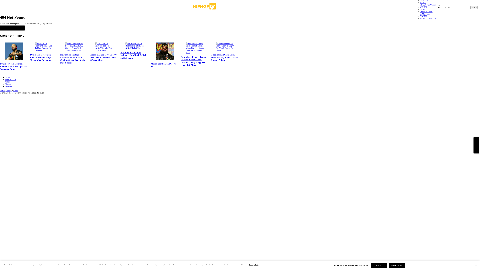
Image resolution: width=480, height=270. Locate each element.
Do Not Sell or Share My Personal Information (351, 265)
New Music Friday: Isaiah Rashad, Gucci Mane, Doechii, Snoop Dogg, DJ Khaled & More (193, 61)
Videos (7, 82)
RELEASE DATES (428, 5)
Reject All (379, 265)
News (7, 77)
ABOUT (423, 16)
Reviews (8, 86)
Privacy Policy (6, 91)
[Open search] (439, 5)
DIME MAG (425, 14)
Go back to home (12, 28)
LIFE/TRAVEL (426, 11)
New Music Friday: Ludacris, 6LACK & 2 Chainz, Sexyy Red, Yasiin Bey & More (73, 59)
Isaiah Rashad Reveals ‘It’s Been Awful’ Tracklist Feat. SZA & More (103, 57)
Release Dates (10, 79)
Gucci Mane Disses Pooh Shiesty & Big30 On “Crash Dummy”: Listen (224, 57)
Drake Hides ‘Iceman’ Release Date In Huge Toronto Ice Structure (41, 57)
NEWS (423, 3)
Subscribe (476, 145)
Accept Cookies (396, 265)
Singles (8, 84)
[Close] (476, 265)
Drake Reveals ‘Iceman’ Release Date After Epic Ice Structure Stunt (13, 66)
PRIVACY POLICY (428, 18)
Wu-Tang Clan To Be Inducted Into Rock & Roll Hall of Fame (133, 55)
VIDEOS (423, 7)
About (15, 91)
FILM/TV (424, 9)
